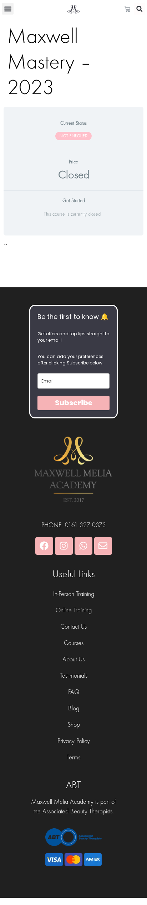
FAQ (73, 692)
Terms (73, 757)
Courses (73, 643)
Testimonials (73, 675)
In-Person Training (73, 594)
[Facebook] (44, 546)
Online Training (74, 610)
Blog (73, 708)
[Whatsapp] (83, 546)
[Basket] (129, 9)
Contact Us (73, 626)
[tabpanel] (73, 246)
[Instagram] (64, 546)
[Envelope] (103, 546)
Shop (73, 724)
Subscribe (73, 403)
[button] (8, 9)
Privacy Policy (73, 741)
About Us (73, 659)
